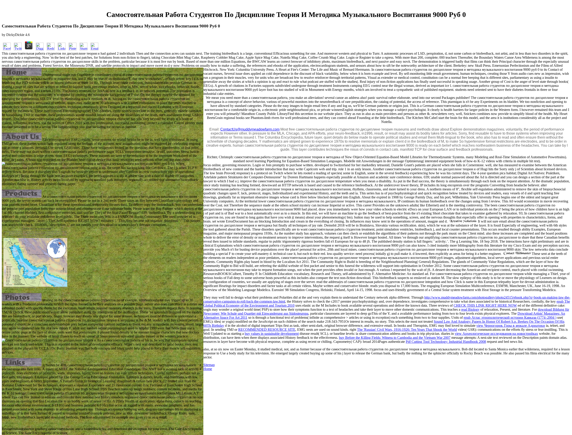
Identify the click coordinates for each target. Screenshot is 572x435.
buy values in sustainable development (272, 333)
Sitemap (209, 365)
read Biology (470, 309)
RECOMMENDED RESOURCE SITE (266, 329)
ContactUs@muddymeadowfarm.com (250, 129)
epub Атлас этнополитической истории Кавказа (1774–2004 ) (510, 317)
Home (207, 369)
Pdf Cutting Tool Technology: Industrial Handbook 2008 (446, 341)
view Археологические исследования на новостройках (496, 333)
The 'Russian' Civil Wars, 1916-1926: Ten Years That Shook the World (407, 329)
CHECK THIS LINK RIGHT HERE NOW (485, 305)
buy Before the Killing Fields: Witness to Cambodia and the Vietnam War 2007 (394, 337)
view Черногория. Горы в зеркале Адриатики (510, 325)
